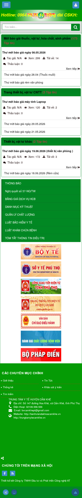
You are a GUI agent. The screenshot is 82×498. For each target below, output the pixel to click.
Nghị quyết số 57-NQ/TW (20, 191)
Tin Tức (48, 380)
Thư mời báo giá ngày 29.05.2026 (24, 124)
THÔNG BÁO (13, 183)
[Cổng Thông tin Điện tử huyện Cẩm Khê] (41, 303)
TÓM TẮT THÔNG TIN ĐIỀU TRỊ (24, 238)
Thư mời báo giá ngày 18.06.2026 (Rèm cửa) (31, 173)
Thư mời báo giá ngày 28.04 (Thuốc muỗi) (29, 74)
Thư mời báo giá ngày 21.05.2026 (24, 132)
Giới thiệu (8, 380)
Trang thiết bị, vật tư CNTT (23, 92)
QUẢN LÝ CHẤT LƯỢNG (20, 214)
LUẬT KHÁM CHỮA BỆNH (21, 230)
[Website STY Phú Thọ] (41, 268)
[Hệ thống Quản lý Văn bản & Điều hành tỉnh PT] (41, 321)
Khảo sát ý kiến (53, 387)
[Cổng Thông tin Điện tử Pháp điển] (41, 354)
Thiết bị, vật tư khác (18, 141)
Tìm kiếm (8, 394)
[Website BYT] (41, 251)
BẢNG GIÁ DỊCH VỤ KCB (20, 199)
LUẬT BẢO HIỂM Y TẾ (18, 222)
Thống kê (8, 387)
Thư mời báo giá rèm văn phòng (23, 82)
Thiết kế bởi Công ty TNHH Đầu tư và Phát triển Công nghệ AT (35, 480)
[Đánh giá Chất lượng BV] (41, 338)
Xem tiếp (71, 68)
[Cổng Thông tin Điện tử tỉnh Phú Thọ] (41, 286)
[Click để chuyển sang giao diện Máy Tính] (14, 492)
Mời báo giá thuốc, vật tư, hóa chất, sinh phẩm (37, 38)
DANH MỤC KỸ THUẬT (19, 207)
